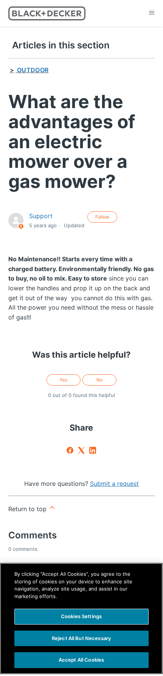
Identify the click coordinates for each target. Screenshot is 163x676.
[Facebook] (70, 450)
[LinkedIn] (92, 450)
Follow (102, 217)
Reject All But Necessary (81, 638)
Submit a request (114, 483)
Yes (63, 380)
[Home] (47, 13)
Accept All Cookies (81, 660)
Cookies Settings (81, 616)
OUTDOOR (32, 70)
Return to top (28, 509)
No (99, 380)
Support (41, 216)
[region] (81, 618)
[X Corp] (81, 450)
